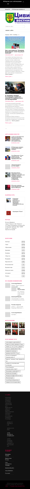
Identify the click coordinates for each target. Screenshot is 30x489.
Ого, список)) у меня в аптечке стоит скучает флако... (21, 292)
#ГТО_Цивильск (19, 346)
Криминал (7, 250)
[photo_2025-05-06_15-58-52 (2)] (22, 325)
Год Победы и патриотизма (12, 380)
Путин (7, 348)
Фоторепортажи (9, 264)
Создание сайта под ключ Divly (17, 486)
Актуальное (8, 273)
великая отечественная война (13, 382)
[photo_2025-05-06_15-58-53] (8, 332)
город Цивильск (9, 470)
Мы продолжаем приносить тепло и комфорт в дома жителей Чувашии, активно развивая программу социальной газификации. (18, 176)
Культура (7, 241)
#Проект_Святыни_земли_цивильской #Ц (15, 360)
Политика (7, 253)
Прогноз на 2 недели (10, 229)
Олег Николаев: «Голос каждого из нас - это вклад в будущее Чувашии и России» (17, 157)
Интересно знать (9, 270)
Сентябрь (15, 34)
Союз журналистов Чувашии (8, 464)
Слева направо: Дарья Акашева (13, 342)
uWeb (6, 486)
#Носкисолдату (9, 377)
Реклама (7, 276)
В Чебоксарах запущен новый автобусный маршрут (17, 148)
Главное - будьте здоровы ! (18, 289)
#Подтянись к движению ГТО (13, 371)
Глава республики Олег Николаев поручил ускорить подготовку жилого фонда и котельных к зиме (17, 139)
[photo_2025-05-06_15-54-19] (8, 325)
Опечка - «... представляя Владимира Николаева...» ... (17, 306)
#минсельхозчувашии (11, 373)
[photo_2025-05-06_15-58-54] (15, 332)
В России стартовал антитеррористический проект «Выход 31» (17, 186)
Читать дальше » (9, 74)
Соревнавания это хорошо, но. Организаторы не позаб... (18, 298)
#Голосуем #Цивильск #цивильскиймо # (11, 356)
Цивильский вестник (15, 348)
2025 (11, 34)
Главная (7, 34)
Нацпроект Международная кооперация (12, 364)
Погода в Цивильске (10, 222)
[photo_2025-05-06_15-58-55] (22, 332)
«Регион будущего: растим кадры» (16, 165)
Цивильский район (9, 468)
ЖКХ (18, 353)
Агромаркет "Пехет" (18, 211)
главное (8, 346)
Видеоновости (8, 261)
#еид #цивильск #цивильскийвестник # (11, 368)
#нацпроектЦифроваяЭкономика (14, 375)
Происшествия (8, 267)
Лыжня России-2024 (10, 353)
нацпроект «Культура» (11, 351)
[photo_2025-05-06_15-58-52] (15, 325)
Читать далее (9, 76)
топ (12, 346)
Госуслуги (7, 473)
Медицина (7, 258)
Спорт (6, 244)
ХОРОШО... (16, 313)
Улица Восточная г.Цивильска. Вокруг (14, 344)
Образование (8, 247)
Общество (7, 256)
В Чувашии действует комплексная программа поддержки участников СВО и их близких (18, 202)
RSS (8, 4)
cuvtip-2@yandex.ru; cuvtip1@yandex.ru (11, 434)
